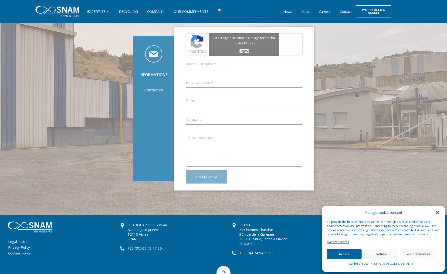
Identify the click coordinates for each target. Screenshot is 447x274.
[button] (437, 212)
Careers (325, 11)
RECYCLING (128, 11)
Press (305, 11)
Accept (344, 254)
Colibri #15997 (359, 264)
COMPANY (155, 11)
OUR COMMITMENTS (190, 11)
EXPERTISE (96, 11)
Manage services (338, 242)
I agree (244, 51)
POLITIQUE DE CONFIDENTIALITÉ (392, 264)
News (287, 11)
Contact (346, 11)
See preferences (418, 254)
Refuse (381, 254)
